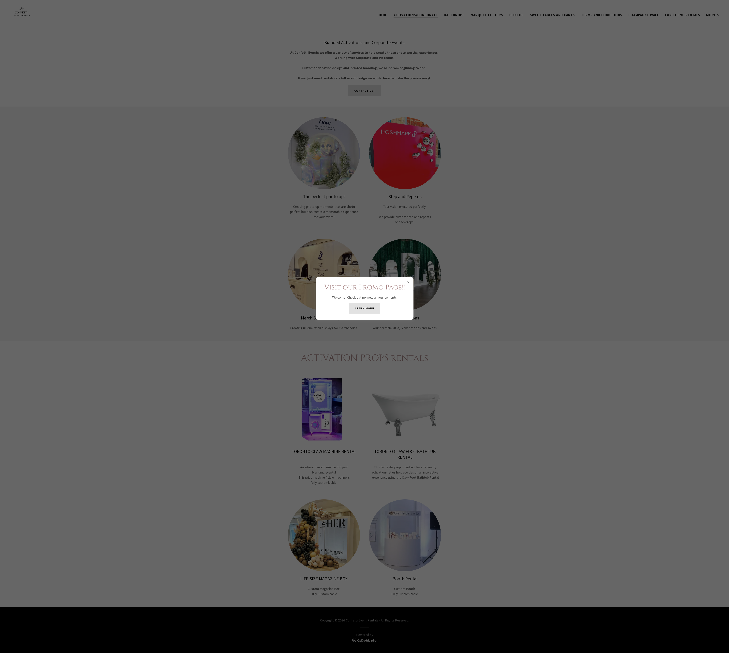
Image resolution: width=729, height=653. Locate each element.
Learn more (364, 308)
